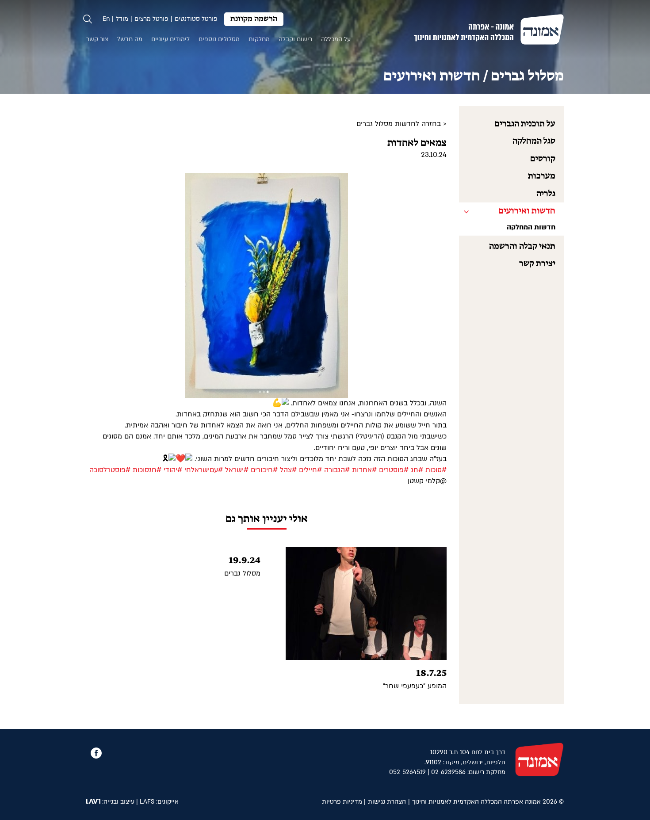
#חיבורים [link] (264, 470)
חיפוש (87, 19)
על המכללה (336, 39)
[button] (439, 181)
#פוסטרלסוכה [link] (109, 470)
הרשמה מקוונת (253, 19)
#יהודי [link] (173, 470)
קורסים (542, 158)
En (106, 19)
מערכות (541, 176)
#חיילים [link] (310, 470)
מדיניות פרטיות (342, 801)
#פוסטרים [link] (394, 470)
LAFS (147, 801)
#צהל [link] (288, 470)
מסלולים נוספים (219, 39)
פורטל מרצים (151, 19)
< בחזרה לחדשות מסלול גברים (401, 124)
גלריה (545, 193)
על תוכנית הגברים (524, 124)
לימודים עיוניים (170, 39)
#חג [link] (417, 470)
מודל (122, 19)
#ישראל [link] (237, 470)
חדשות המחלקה (531, 227)
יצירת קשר (537, 263)
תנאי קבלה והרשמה (522, 246)
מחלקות (259, 39)
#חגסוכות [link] (147, 470)
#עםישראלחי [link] (203, 470)
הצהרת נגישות (387, 801)
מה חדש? (129, 39)
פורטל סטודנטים (196, 19)
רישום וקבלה (295, 39)
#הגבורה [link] (337, 470)
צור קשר (97, 39)
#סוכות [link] (436, 470)
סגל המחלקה (533, 141)
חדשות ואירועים (526, 211)
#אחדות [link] (364, 470)
